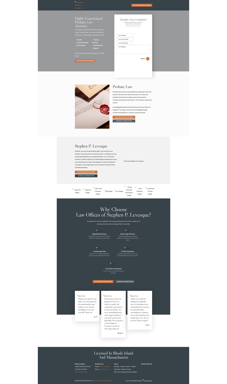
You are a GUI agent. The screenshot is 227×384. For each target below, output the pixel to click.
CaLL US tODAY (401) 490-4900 (86, 172)
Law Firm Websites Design (133, 381)
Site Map (109, 381)
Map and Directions (81, 372)
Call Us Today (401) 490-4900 (142, 5)
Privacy (103, 381)
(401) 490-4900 (105, 366)
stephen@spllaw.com (104, 369)
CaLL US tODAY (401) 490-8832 (85, 60)
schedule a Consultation (124, 121)
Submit (143, 58)
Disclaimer (96, 381)
